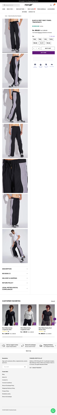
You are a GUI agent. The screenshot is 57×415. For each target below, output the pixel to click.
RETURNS (24, 11)
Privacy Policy (5, 391)
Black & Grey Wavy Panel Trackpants (14, 15)
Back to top (28, 350)
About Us (4, 377)
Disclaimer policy (6, 393)
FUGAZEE (7, 409)
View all (53, 301)
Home (6, 15)
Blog (3, 374)
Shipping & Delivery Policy (8, 388)
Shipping (40, 32)
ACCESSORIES (51, 9)
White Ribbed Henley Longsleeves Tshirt (26, 328)
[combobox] (11, 5)
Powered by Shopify (12, 409)
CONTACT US (32, 11)
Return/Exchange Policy (8, 385)
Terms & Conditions (7, 382)
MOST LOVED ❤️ (32, 9)
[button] (35, 26)
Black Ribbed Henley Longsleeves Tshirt (7, 328)
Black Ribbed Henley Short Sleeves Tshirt (45, 328)
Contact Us (5, 380)
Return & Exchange (7, 396)
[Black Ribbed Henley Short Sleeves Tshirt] (47, 315)
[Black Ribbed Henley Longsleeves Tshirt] (10, 315)
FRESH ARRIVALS (41, 9)
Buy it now (43, 52)
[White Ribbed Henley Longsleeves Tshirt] (29, 315)
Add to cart (48, 48)
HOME (3, 9)
